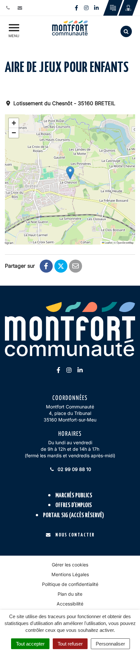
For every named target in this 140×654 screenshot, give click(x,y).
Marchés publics (73, 495)
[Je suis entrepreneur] (128, 8)
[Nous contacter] (20, 7)
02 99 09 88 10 (73, 469)
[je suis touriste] (112, 8)
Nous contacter (74, 535)
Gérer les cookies (70, 564)
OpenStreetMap (125, 242)
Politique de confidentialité (70, 584)
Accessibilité (70, 603)
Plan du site (70, 594)
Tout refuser (70, 644)
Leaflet (108, 242)
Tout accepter (30, 644)
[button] (70, 172)
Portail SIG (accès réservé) (73, 515)
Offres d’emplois (73, 505)
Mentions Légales (70, 574)
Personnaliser (110, 644)
